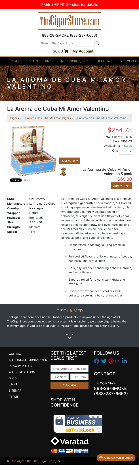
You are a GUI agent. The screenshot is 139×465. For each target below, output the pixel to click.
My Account (83, 51)
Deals (33, 61)
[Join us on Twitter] (104, 361)
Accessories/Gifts (75, 61)
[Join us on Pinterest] (111, 361)
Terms (14, 396)
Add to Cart (69, 161)
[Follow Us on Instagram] (117, 361)
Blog (13, 378)
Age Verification (22, 372)
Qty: (115, 150)
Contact (16, 353)
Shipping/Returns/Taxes (28, 360)
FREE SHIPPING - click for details (69, 4)
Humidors (104, 61)
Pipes (49, 61)
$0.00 (58, 51)
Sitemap (15, 390)
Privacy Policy (20, 366)
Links (13, 384)
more (69, 334)
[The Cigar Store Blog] (124, 361)
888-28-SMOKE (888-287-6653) (69, 35)
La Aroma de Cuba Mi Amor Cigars (47, 118)
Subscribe (69, 385)
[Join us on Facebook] (96, 361)
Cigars (16, 61)
